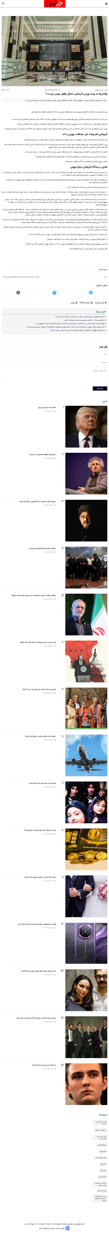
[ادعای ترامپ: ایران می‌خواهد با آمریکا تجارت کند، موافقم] (86, 661)
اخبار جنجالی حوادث (100, 1158)
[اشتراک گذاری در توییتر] (90, 292)
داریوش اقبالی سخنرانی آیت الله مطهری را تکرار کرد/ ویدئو (37, 501)
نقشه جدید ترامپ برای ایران (47, 407)
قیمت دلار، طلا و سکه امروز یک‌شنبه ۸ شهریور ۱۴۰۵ (40, 830)
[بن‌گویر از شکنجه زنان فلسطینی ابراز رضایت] (86, 567)
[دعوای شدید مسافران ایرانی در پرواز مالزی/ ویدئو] (86, 755)
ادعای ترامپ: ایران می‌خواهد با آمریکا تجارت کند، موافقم (38, 642)
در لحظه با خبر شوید (100, 1130)
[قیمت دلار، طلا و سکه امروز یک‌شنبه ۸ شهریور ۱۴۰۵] (86, 849)
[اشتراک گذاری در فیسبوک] (18, 292)
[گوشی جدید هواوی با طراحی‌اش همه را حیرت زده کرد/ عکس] (86, 943)
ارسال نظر (100, 388)
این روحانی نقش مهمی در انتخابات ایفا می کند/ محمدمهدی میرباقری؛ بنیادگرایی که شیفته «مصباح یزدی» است (65, 327)
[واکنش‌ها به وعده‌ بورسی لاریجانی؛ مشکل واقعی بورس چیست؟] (54, 51)
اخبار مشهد (103, 1164)
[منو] (106, 4)
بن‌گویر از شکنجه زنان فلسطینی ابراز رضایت (42, 548)
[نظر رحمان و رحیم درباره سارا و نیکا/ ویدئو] (86, 802)
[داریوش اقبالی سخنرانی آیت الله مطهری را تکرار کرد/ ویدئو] (86, 521)
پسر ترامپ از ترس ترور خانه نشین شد (44, 1065)
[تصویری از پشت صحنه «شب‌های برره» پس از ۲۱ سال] (86, 708)
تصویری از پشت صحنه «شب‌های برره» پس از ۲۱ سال (39, 689)
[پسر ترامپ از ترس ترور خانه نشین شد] (86, 1084)
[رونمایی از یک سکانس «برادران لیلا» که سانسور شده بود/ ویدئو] (86, 1037)
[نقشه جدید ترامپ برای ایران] (86, 427)
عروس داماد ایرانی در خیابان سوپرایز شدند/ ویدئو (40, 877)
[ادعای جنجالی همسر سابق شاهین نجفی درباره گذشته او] (86, 990)
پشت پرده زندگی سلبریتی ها (101, 1137)
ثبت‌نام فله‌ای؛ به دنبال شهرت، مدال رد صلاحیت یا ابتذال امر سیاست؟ (79, 316)
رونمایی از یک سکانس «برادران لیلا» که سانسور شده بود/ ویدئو (36, 1018)
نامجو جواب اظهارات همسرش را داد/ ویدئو (42, 454)
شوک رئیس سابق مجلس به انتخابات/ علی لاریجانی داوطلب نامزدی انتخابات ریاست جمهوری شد (70, 323)
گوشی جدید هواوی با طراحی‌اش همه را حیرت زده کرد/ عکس (37, 924)
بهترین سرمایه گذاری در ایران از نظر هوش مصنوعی (100, 1198)
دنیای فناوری (103, 1151)
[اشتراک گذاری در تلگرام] (54, 292)
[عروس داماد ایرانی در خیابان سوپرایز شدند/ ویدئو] (86, 896)
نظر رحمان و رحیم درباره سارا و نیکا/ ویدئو (42, 783)
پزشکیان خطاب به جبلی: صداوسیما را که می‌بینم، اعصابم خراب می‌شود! (33, 595)
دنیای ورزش (103, 1170)
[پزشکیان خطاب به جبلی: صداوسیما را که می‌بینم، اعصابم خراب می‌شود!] (86, 614)
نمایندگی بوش (102, 1177)
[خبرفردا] (54, 3)
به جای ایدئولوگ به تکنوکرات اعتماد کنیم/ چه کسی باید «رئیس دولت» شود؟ (77, 330)
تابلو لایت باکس (101, 1191)
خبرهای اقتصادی (101, 1145)
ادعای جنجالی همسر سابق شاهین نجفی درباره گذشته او (38, 971)
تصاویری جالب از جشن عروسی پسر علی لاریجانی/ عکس (84, 320)
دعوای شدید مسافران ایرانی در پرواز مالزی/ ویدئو (40, 736)
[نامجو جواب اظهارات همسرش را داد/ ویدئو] (86, 474)
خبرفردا (64, 1224)
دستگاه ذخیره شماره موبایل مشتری (100, 1184)
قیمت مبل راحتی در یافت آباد (101, 1123)
